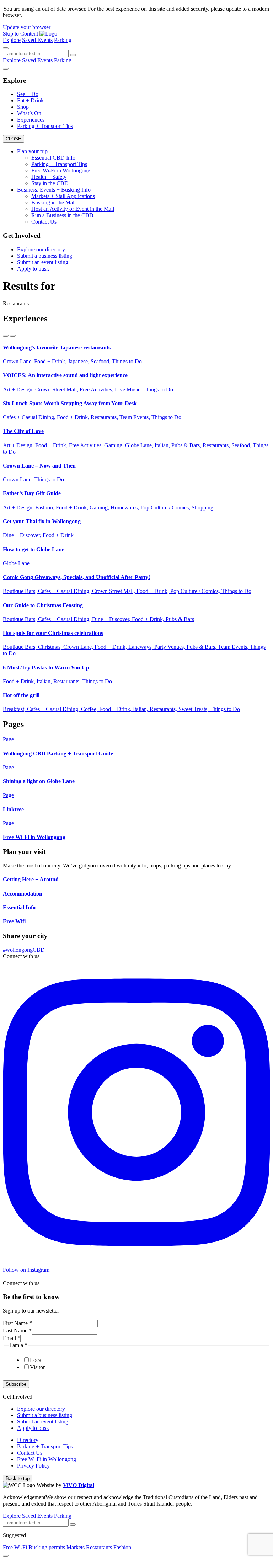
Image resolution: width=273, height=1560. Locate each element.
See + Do (27, 94)
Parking (62, 40)
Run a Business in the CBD (62, 215)
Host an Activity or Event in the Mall (72, 209)
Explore (12, 40)
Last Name (17, 1330)
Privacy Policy (33, 1466)
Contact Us (44, 222)
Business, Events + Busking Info (54, 190)
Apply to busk (33, 269)
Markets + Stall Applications (63, 196)
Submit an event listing (42, 262)
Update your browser (26, 27)
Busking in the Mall (53, 202)
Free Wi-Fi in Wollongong (60, 170)
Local (36, 1360)
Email (11, 1338)
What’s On (29, 113)
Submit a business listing (44, 256)
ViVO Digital (78, 1485)
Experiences (30, 120)
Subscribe (16, 1384)
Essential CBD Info (53, 158)
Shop (23, 107)
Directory (27, 1440)
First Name (17, 1323)
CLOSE (13, 138)
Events (45, 40)
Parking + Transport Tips (45, 126)
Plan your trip (32, 151)
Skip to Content (20, 34)
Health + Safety (48, 177)
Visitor (37, 1367)
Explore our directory (41, 249)
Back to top (18, 1478)
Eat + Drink (30, 100)
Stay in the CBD (50, 183)
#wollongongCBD (24, 950)
